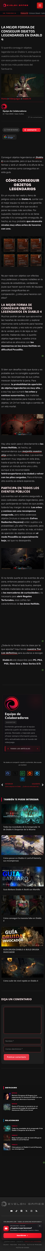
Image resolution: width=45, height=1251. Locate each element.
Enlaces (6, 1244)
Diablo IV (27, 98)
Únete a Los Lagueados (32, 1241)
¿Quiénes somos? (9, 1241)
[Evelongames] (15, 5)
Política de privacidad (34, 1244)
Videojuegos (15, 98)
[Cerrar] (40, 1225)
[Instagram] (31, 1211)
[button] (8, 773)
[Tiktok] (16, 1211)
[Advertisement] (22, 624)
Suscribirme (21, 1235)
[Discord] (21, 1211)
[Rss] (36, 1211)
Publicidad (13, 1244)
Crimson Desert (34, 13)
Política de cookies (22, 1247)
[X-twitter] (26, 1211)
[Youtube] (11, 1211)
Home (4, 98)
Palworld (24, 13)
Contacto (19, 1241)
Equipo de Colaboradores (16, 716)
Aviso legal (22, 1244)
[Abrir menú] (40, 5)
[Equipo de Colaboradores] (4, 106)
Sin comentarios (36, 117)
